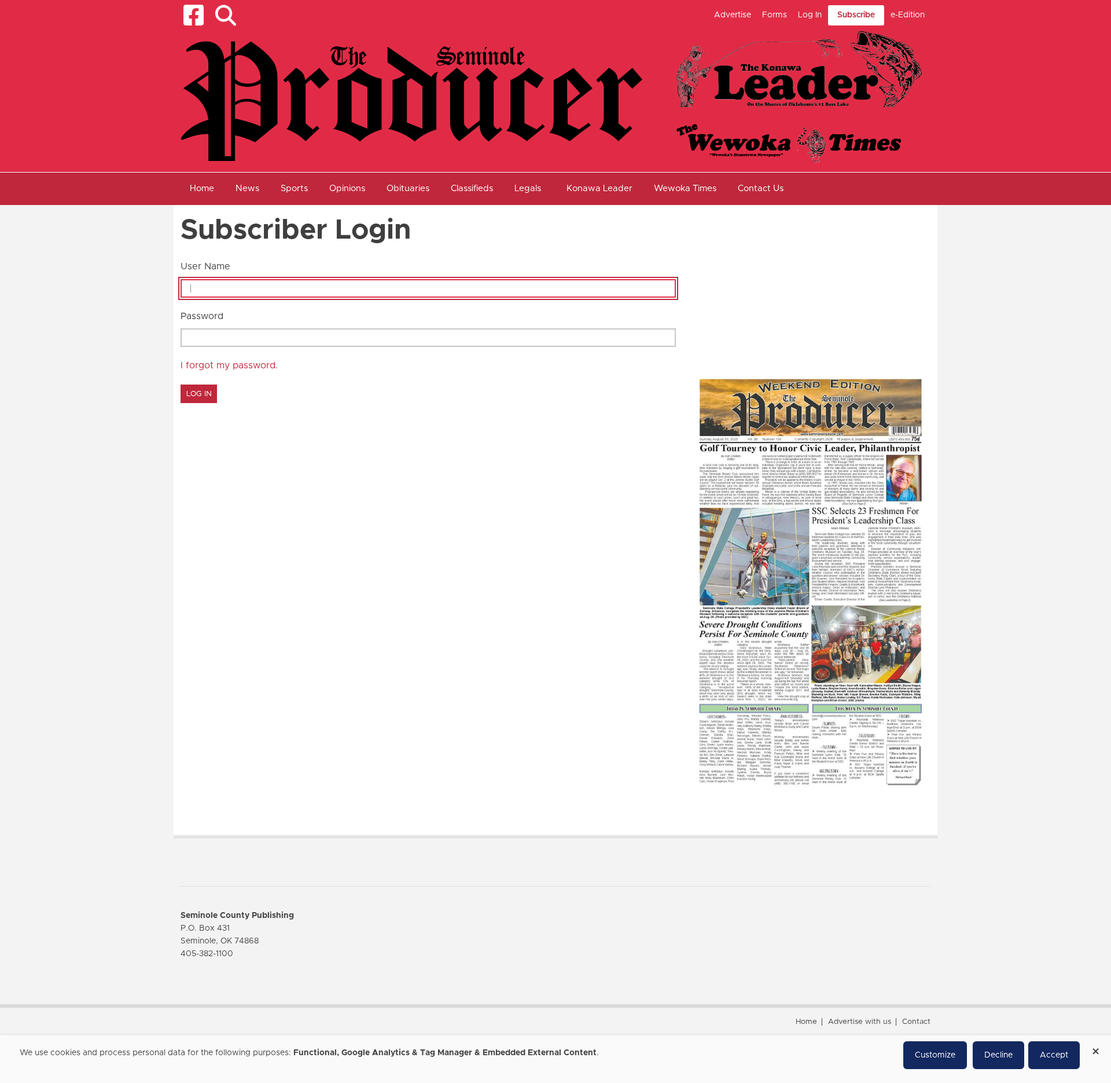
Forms (774, 15)
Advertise (732, 15)
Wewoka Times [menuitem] (685, 188)
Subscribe (856, 15)
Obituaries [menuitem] (408, 188)
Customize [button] (935, 1055)
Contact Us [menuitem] (760, 188)
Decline (998, 1055)
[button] (225, 15)
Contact (916, 1022)
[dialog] (555, 1059)
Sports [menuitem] (294, 188)
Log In (810, 15)
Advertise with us (859, 1022)
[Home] (551, 96)
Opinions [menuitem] (347, 188)
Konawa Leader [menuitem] (599, 188)
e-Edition (908, 15)
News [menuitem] (247, 188)
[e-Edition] (810, 581)
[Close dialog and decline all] (1095, 1047)
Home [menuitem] (202, 188)
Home (806, 1022)
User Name (205, 266)
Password (202, 316)
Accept (1054, 1055)
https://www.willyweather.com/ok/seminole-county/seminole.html (776, 340)
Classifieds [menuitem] (472, 188)
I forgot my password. (229, 365)
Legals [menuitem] (527, 188)
